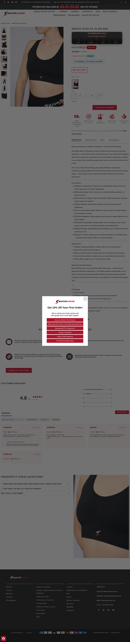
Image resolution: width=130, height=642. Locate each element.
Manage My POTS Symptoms (65, 328)
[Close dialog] (85, 299)
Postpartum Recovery (65, 341)
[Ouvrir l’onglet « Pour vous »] (3, 638)
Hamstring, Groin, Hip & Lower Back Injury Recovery (65, 324)
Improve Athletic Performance (65, 320)
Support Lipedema (65, 332)
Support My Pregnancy (65, 336)
